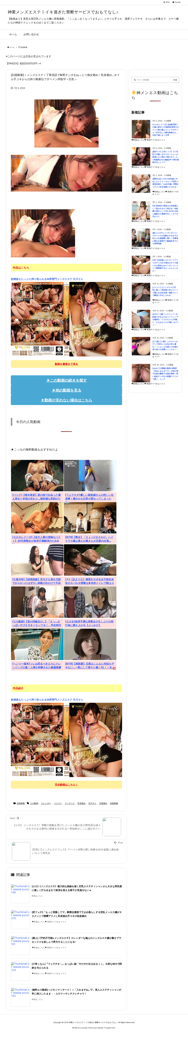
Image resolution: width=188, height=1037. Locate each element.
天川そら (92, 803)
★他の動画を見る (66, 390)
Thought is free (109, 1028)
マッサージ (70, 803)
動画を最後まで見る (66, 363)
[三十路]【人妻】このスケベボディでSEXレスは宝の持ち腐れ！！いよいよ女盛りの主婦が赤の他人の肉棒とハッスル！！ (165, 345)
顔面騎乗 (24, 47)
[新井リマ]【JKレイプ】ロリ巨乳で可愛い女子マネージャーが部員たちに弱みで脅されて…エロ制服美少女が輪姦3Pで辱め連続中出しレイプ (165, 156)
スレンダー (46, 803)
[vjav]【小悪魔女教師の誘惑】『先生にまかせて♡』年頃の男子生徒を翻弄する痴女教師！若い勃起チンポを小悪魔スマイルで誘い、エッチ (165, 373)
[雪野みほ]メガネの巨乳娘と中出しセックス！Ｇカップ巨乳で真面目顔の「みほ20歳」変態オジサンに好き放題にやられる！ (165, 183)
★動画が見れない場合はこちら (66, 400)
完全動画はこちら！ (66, 784)
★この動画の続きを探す (66, 380)
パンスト (58, 803)
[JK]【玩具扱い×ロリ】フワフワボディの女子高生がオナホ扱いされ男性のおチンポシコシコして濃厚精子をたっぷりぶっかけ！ (165, 265)
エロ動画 (34, 803)
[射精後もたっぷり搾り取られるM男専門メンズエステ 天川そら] (66, 319)
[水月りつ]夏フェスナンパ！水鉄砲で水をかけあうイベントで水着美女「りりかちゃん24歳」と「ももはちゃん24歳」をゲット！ (165, 319)
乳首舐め (81, 803)
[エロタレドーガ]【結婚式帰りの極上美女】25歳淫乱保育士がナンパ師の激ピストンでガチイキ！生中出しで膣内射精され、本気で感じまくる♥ (165, 129)
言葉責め (103, 803)
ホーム (12, 47)
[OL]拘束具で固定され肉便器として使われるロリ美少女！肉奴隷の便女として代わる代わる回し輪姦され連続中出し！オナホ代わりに (165, 211)
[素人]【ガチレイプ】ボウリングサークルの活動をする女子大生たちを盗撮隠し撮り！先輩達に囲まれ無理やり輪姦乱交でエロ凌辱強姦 (165, 238)
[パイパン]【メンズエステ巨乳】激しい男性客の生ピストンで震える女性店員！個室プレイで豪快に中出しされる (165, 291)
